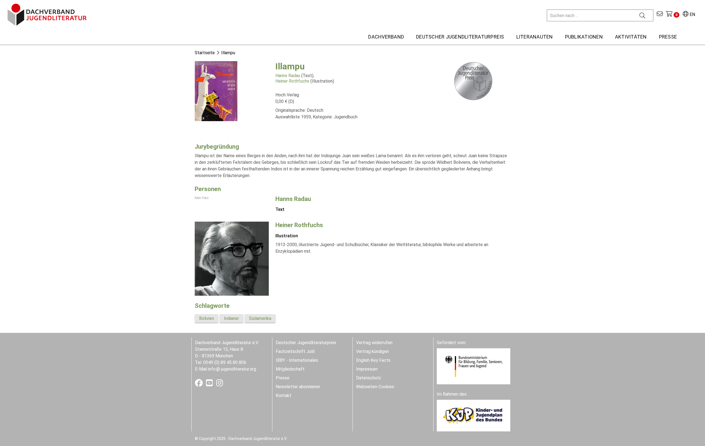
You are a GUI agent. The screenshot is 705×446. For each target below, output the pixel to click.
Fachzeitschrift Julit (295, 351)
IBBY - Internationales (297, 360)
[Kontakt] (660, 14)
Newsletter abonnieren (298, 386)
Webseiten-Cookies (375, 386)
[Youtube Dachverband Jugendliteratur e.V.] (210, 384)
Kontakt (283, 395)
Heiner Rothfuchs (292, 81)
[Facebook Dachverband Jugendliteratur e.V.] (199, 384)
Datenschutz (368, 377)
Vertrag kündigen (372, 351)
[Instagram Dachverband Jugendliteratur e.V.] (219, 384)
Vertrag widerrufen (374, 342)
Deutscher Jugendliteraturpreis (306, 342)
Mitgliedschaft (290, 369)
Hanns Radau (287, 75)
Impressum (367, 369)
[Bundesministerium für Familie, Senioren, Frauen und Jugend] (473, 366)
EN (691, 14)
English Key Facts (373, 360)
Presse (282, 377)
